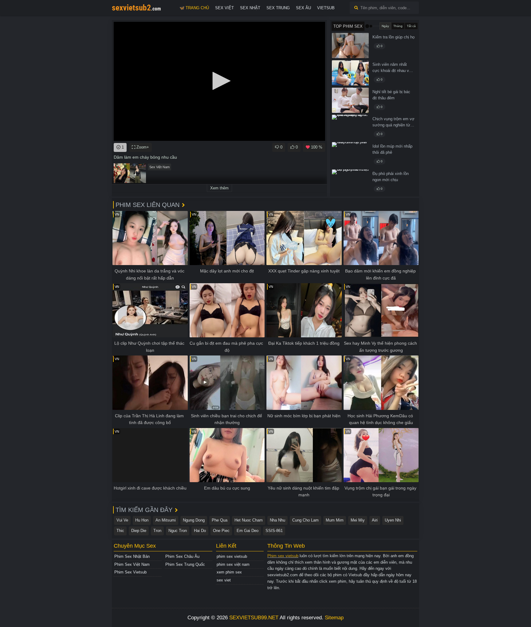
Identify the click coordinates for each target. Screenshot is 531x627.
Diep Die (138, 530)
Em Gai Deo (247, 530)
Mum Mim (335, 520)
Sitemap (334, 618)
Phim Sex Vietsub (130, 572)
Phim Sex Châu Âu (182, 556)
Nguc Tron (177, 530)
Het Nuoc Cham (248, 520)
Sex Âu (303, 8)
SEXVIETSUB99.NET (253, 618)
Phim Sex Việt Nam (132, 564)
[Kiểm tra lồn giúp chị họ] (350, 45)
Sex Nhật (250, 8)
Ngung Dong (194, 520)
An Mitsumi (165, 520)
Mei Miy (358, 520)
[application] (219, 81)
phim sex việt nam (233, 564)
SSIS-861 (274, 530)
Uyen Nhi (393, 520)
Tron (157, 530)
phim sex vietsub (232, 556)
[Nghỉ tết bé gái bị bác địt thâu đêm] (350, 100)
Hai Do (200, 530)
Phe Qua (219, 520)
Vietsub (326, 8)
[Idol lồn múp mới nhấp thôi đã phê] (350, 154)
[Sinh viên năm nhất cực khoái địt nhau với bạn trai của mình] (350, 72)
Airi (375, 520)
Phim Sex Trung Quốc (185, 564)
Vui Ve (122, 520)
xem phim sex (229, 572)
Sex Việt (224, 8)
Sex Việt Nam (159, 167)
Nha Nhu (277, 520)
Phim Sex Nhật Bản (132, 556)
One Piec (221, 530)
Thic (120, 530)
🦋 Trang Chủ (194, 8)
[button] (219, 80)
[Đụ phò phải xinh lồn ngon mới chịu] (350, 182)
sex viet (224, 580)
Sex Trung (278, 8)
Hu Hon (141, 520)
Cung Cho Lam (305, 520)
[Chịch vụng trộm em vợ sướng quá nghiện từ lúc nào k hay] (350, 127)
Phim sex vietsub (282, 556)
